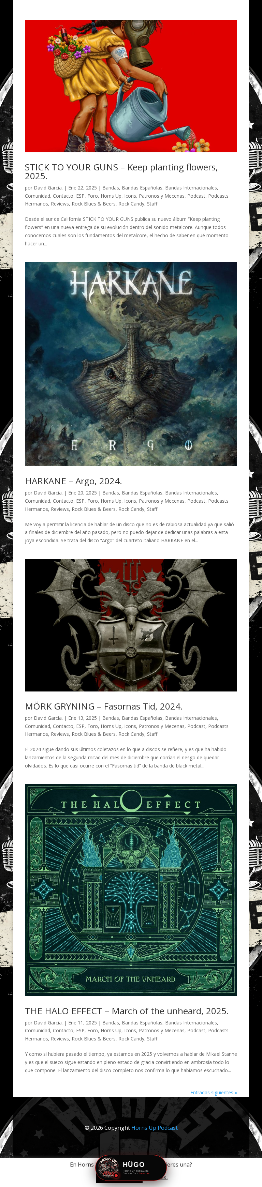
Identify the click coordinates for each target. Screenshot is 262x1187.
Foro (92, 196)
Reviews (60, 203)
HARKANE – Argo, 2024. (73, 481)
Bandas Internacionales (191, 187)
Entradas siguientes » (213, 1092)
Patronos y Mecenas (162, 196)
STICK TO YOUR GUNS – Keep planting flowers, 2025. (121, 171)
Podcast (196, 196)
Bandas (110, 187)
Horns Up (111, 196)
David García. (48, 187)
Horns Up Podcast (154, 1127)
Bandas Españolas (142, 187)
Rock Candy (131, 203)
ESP (80, 196)
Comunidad (37, 196)
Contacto (63, 196)
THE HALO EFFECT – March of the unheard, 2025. (127, 1011)
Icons (130, 196)
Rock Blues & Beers (94, 203)
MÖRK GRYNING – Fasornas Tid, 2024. (104, 706)
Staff (152, 203)
